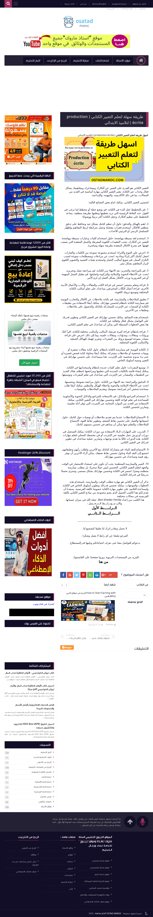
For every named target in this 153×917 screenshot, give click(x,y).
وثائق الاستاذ (67, 847)
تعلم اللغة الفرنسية (42, 791)
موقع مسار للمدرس (100, 860)
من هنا (104, 561)
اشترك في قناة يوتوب (43, 604)
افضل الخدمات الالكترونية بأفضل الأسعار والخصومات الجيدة (34, 706)
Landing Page (127, 8)
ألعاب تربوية (69, 4)
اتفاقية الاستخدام (99, 4)
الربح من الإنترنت (56, 61)
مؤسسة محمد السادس (99, 887)
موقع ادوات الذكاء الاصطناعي (96, 901)
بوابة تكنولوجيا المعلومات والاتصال (94, 894)
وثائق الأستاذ (46, 806)
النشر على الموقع (139, 4)
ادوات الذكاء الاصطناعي (26, 871)
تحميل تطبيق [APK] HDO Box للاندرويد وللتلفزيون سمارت (34, 725)
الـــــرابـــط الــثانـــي (104, 513)
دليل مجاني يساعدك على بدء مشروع (25, 863)
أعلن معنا (111, 8)
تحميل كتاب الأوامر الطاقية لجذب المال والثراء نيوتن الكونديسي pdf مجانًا (32, 687)
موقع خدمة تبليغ (102, 874)
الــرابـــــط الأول (104, 507)
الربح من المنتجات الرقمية (40, 767)
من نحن (83, 4)
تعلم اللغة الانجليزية (42, 786)
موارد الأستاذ (123, 61)
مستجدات (68, 875)
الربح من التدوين (44, 762)
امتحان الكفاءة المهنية (41, 772)
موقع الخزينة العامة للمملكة (96, 881)
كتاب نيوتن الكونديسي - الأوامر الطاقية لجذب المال (29, 673)
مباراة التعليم (81, 61)
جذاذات (70, 861)
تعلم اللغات (102, 61)
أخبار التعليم (33, 61)
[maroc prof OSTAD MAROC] (78, 21)
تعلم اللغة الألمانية (43, 781)
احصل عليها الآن (29, 362)
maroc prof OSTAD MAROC (108, 913)
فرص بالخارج (45, 796)
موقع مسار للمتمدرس (99, 867)
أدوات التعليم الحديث (42, 757)
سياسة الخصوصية (119, 4)
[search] (8, 4)
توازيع (70, 854)
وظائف (33, 854)
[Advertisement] (76, 88)
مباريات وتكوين (44, 801)
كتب (71, 888)
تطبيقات (142, 8)
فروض (70, 868)
